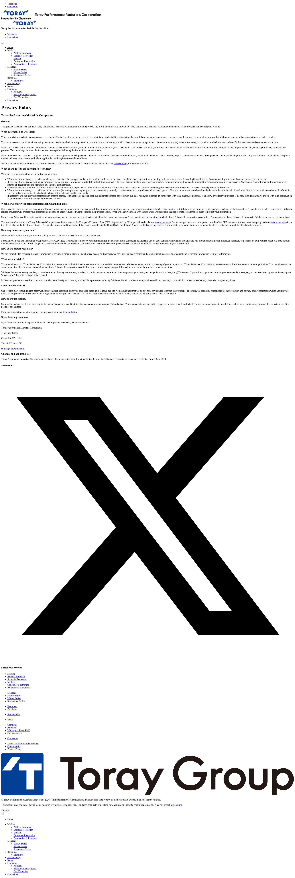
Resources (12, 706)
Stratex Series (14, 695)
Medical (11, 682)
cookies (178, 805)
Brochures (19, 80)
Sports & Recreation (17, 679)
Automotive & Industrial (19, 687)
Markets (11, 673)
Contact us (12, 6)
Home (10, 47)
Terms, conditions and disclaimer (23, 743)
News (10, 86)
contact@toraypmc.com (12, 348)
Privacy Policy (14, 749)
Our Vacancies (21, 97)
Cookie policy (14, 746)
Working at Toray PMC (25, 94)
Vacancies (12, 3)
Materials (11, 693)
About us (18, 91)
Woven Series (14, 698)
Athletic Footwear (16, 676)
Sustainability (13, 83)
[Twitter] (147, 661)
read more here (162, 222)
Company (12, 724)
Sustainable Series (16, 701)
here (287, 217)
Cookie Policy (121, 163)
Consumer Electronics (18, 685)
